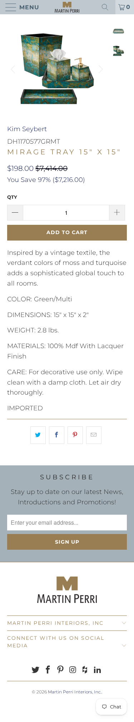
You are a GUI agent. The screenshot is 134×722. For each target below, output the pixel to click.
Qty (12, 197)
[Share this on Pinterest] (75, 435)
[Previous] (14, 69)
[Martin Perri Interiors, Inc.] (67, 7)
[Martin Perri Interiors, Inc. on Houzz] (85, 670)
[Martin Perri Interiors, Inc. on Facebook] (48, 670)
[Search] (107, 7)
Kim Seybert (27, 129)
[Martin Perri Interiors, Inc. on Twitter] (35, 670)
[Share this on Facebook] (56, 435)
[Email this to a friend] (93, 435)
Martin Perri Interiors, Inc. (74, 691)
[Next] (100, 69)
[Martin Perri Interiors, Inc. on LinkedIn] (97, 670)
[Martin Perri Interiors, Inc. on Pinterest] (60, 670)
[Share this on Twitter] (38, 435)
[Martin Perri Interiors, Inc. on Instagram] (73, 670)
